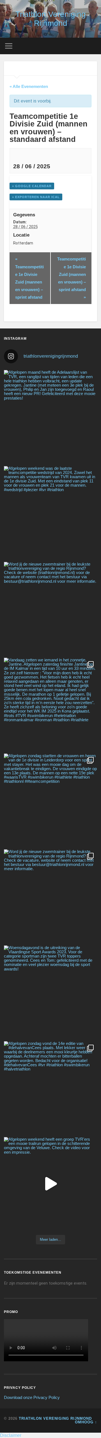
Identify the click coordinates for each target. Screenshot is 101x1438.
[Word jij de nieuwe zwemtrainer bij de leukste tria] (50, 608)
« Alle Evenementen (29, 86)
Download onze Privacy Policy (32, 1397)
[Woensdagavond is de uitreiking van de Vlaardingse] (50, 991)
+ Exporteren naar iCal (36, 197)
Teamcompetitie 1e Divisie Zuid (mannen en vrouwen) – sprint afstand (29, 278)
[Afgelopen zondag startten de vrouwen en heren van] (50, 800)
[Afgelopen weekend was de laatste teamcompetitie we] (50, 512)
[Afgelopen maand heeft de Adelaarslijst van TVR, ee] (50, 416)
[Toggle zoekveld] (92, 46)
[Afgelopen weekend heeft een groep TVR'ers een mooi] (50, 1183)
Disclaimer (10, 1435)
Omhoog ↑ (86, 1422)
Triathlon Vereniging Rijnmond (50, 19)
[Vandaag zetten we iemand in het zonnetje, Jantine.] (50, 704)
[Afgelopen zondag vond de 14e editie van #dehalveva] (50, 1087)
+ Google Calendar (32, 186)
